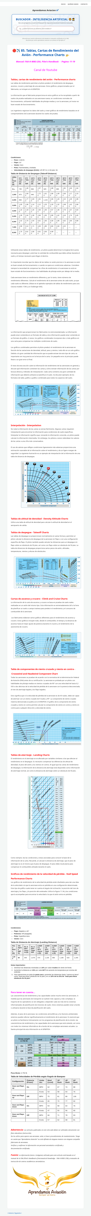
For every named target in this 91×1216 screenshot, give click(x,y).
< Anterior (10, 1213)
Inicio (63, 4)
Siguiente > (18, 1213)
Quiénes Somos (73, 4)
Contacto (84, 4)
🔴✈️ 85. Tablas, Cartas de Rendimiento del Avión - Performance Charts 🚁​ (45, 52)
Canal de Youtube (45, 70)
